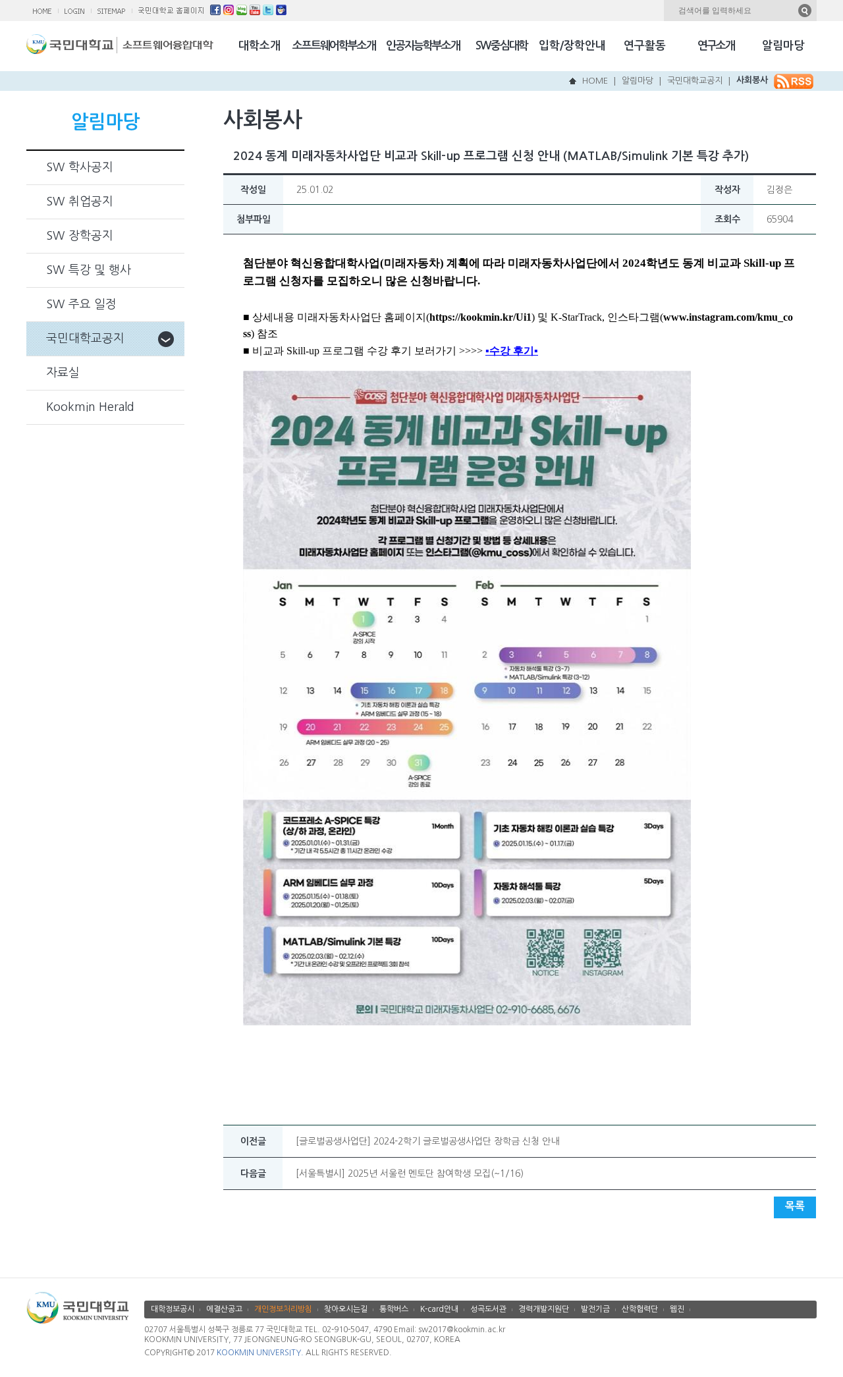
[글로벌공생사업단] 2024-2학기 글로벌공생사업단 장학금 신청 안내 (427, 1141)
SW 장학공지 (79, 236)
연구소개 (715, 45)
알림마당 (783, 45)
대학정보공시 (172, 1309)
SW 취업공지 (79, 201)
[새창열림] (215, 11)
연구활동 (645, 45)
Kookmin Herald (90, 407)
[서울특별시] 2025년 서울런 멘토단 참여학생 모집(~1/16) (410, 1173)
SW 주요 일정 (81, 304)
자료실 (63, 373)
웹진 (677, 1309)
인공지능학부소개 (423, 45)
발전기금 (595, 1309)
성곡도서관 (488, 1309)
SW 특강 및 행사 (88, 270)
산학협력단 (640, 1309)
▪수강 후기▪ (511, 350)
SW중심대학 (502, 45)
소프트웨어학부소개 (333, 45)
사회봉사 (752, 80)
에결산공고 (224, 1309)
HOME (595, 80)
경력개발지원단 (543, 1309)
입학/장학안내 (572, 45)
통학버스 (393, 1309)
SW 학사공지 (79, 167)
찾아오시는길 (345, 1309)
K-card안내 (439, 1309)
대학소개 (259, 45)
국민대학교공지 (694, 80)
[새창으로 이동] (71, 47)
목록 (795, 1206)
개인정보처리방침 (283, 1309)
